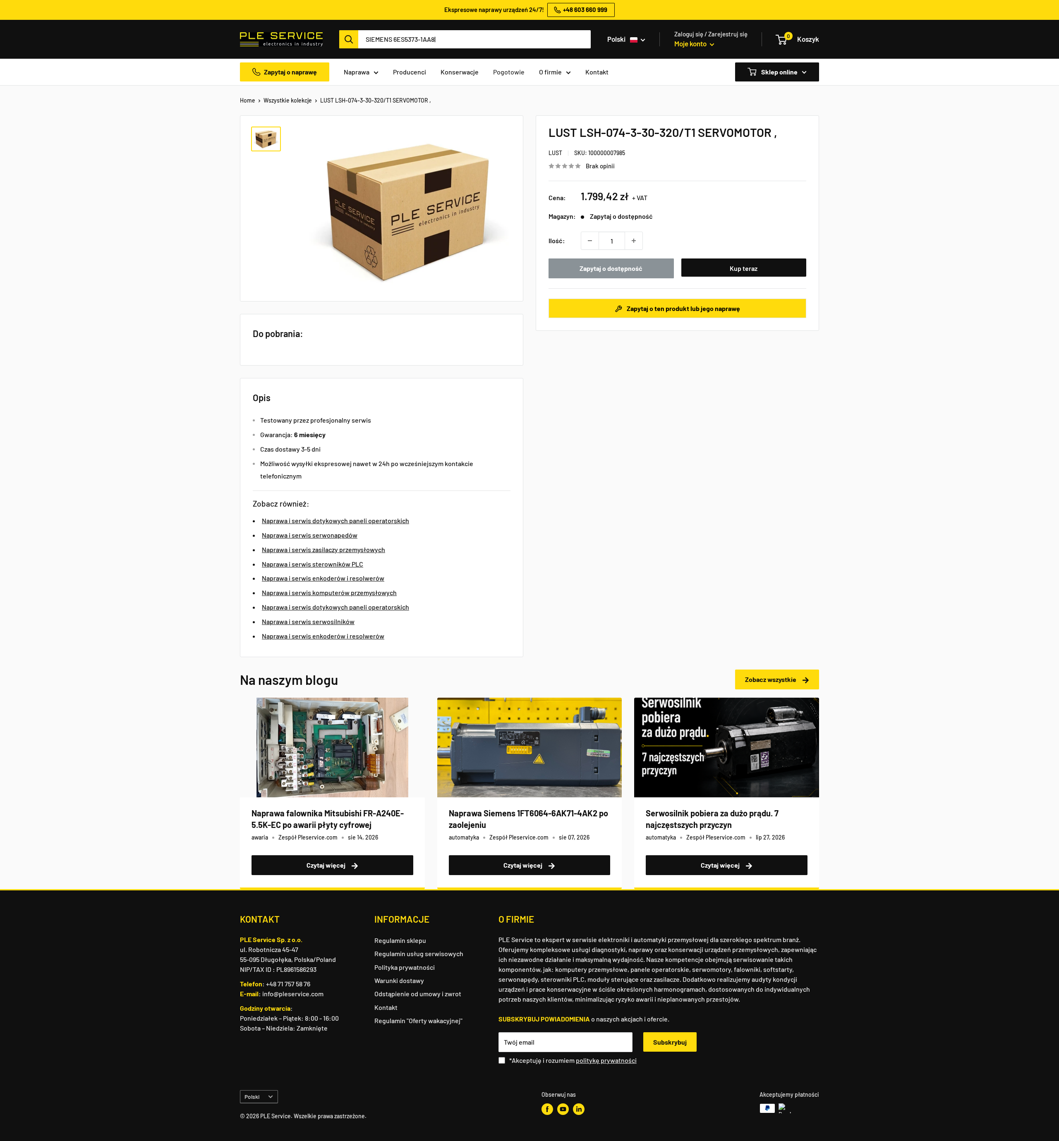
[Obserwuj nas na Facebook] (547, 1109)
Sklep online (779, 72)
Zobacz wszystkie (771, 679)
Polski (251, 1096)
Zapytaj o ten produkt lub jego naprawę (682, 308)
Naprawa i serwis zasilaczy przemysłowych (323, 549)
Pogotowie (509, 72)
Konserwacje (460, 72)
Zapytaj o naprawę (290, 72)
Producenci (409, 72)
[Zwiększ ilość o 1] (633, 240)
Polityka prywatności (404, 967)
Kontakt (597, 72)
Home (247, 100)
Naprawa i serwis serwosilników (308, 621)
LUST (555, 152)
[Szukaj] (348, 39)
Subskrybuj (670, 1042)
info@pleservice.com (292, 993)
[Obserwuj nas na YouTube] (563, 1109)
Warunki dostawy (399, 980)
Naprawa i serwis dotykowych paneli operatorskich (335, 520)
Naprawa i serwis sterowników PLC (312, 564)
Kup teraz (743, 268)
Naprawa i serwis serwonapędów (309, 535)
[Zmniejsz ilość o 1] (590, 240)
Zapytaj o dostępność (611, 268)
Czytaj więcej (327, 865)
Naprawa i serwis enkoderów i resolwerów (323, 578)
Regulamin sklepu (400, 940)
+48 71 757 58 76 (288, 984)
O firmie (550, 72)
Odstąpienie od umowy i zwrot (417, 993)
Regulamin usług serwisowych (418, 953)
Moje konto (691, 43)
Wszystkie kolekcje (288, 100)
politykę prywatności (606, 1060)
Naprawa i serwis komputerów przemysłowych (329, 592)
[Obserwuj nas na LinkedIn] (579, 1109)
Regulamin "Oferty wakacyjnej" (418, 1020)
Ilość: (557, 240)
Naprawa (356, 72)
